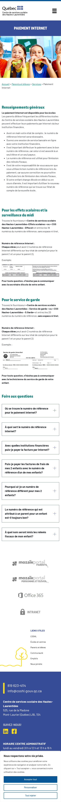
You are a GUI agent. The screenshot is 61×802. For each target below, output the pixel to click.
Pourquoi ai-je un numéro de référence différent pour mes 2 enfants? (23, 491)
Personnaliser (30, 787)
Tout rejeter (30, 795)
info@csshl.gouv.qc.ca (25, 691)
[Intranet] (31, 611)
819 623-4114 (17, 685)
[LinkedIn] (7, 731)
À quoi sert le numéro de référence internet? (25, 429)
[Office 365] (31, 595)
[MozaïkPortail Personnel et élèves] (30, 579)
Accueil (5, 84)
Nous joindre (36, 664)
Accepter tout (30, 779)
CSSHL (33, 636)
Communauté (36, 653)
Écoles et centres (38, 642)
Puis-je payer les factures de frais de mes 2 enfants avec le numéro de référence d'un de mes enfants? (27, 468)
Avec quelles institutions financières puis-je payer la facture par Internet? (27, 447)
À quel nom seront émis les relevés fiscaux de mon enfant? (25, 534)
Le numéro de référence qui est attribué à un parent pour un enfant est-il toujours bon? (26, 513)
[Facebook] (16, 731)
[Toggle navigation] (54, 11)
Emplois (34, 658)
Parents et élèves (21, 84)
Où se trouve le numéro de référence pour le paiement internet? (26, 410)
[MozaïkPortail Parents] (30, 564)
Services (36, 84)
